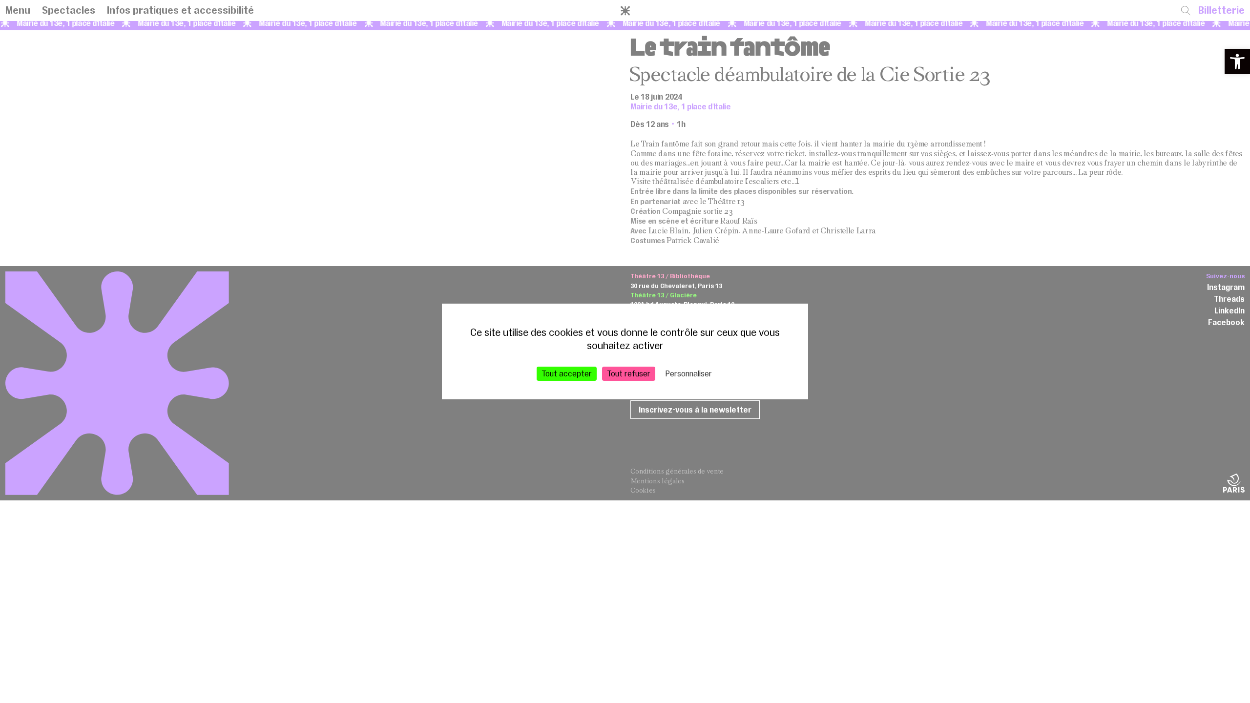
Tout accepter (567, 373)
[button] (1237, 61)
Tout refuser (628, 373)
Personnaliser (689, 373)
